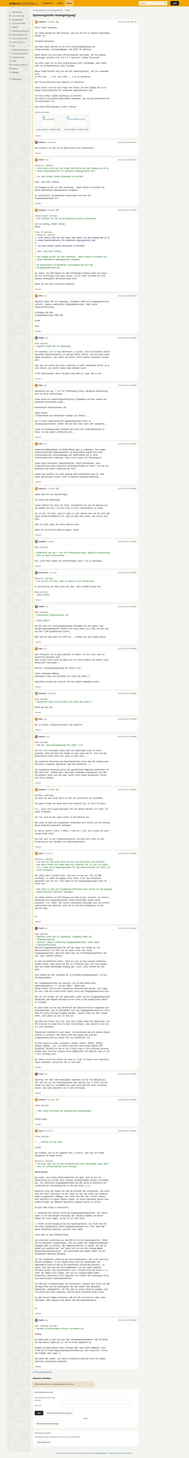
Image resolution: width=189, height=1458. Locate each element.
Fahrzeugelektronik (19, 35)
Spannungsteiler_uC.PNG (45, 129)
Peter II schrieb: (43, 232)
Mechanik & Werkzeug (20, 31)
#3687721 (133, 160)
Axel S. (41, 853)
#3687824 (133, 385)
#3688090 (133, 736)
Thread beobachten (43, 1372)
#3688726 (133, 1131)
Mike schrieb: (41, 343)
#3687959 (133, 541)
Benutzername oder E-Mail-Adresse (45, 1399)
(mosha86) (51, 22)
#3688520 (133, 1074)
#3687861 (133, 488)
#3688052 (133, 648)
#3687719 (133, 142)
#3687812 (133, 338)
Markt (14, 61)
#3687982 (133, 572)
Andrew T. (42, 142)
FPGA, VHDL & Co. (19, 42)
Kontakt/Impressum (63, 1453)
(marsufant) (51, 142)
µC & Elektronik (18, 16)
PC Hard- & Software (20, 53)
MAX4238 (97, 1080)
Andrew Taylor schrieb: (46, 216)
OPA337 (91, 1043)
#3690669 (133, 1320)
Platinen (15, 27)
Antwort (38, 136)
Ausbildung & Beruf (19, 65)
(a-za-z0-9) (49, 853)
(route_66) (53, 572)
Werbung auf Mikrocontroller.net (121, 1453)
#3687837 (133, 444)
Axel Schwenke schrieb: (46, 1326)
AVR (77, 373)
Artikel (59, 3)
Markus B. (42, 22)
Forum (69, 3)
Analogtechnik (17, 19)
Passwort (38, 1405)
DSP (13, 46)
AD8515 (46, 1046)
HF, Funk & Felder (19, 23)
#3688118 (133, 789)
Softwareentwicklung (20, 50)
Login (175, 3)
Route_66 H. (43, 572)
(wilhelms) (51, 541)
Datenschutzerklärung (81, 1453)
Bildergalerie (17, 79)
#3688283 (133, 853)
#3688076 (133, 719)
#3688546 (133, 1100)
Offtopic (15, 68)
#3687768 (133, 296)
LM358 (74, 1051)
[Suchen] (165, 3)
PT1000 (42, 1353)
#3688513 (133, 928)
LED (74, 474)
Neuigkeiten (48, 3)
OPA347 (99, 1043)
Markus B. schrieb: (44, 165)
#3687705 (133, 22)
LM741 (37, 413)
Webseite (15, 72)
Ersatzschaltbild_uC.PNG (73, 129)
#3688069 (133, 693)
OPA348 (38, 1046)
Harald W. (42, 541)
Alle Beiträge (17, 12)
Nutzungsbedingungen (99, 1453)
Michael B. (43, 693)
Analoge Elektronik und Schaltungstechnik (47, 10)
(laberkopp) (52, 693)
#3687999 (133, 606)
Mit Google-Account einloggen (48, 1424)
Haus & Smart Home (20, 38)
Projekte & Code (18, 57)
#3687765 (133, 210)
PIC (67, 1289)
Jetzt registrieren (43, 1442)
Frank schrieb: (42, 1105)
